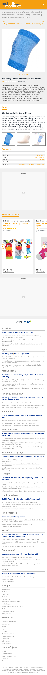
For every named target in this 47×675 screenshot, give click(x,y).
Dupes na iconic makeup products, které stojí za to (17, 524)
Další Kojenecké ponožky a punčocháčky (16, 221)
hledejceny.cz (6, 589)
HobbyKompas (6, 604)
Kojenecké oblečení (8, 15)
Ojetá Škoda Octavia (8, 611)
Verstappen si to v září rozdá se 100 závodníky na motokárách (20, 425)
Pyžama (4, 631)
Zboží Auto (5, 609)
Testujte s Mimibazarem (9, 621)
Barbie (4, 626)
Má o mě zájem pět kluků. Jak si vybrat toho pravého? (18, 557)
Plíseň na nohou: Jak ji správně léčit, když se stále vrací (18, 546)
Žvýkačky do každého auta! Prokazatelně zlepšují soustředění (20, 420)
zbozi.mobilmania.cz (8, 12)
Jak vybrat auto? (7, 613)
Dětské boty (5, 638)
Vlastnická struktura (33, 672)
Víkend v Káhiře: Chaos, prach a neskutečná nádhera (17, 508)
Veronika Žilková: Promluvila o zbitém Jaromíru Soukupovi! (19, 577)
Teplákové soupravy (8, 636)
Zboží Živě (5, 592)
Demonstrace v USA (8, 579)
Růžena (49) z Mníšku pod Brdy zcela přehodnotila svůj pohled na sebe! (23, 405)
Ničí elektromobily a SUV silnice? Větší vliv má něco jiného (19, 423)
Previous (3, 246)
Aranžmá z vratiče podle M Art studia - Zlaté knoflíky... (17, 403)
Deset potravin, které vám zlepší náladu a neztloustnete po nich (20, 539)
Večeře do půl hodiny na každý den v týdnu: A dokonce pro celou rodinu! (23, 491)
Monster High (6, 624)
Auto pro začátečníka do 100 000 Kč (12, 606)
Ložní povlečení (6, 641)
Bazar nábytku (6, 643)
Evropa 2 (4, 661)
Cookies (10, 672)
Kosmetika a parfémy (8, 633)
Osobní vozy (6, 594)
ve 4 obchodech (8, 272)
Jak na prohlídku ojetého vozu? (11, 601)
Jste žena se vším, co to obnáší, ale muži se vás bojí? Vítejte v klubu (22, 407)
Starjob (4, 651)
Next (44, 247)
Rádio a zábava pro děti (9, 656)
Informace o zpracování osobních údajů (32, 670)
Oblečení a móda (23, 12)
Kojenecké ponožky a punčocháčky (28, 15)
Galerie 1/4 (23, 74)
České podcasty (7, 653)
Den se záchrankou (7, 581)
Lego (3, 629)
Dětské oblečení (36, 12)
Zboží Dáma (5, 597)
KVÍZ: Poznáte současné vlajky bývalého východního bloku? (19, 502)
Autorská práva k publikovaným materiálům (16, 669)
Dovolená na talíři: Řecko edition (11, 526)
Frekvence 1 (5, 658)
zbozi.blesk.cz (6, 599)
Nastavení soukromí (20, 672)
